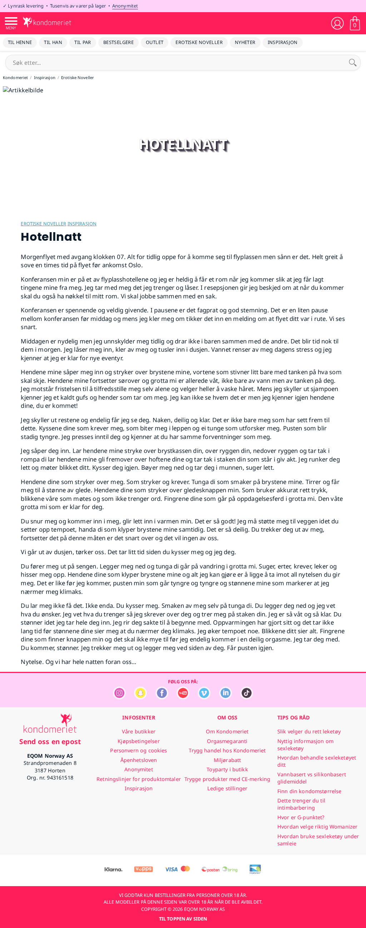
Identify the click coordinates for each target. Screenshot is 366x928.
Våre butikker (138, 731)
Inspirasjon (283, 42)
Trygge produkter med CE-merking (227, 779)
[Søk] (352, 62)
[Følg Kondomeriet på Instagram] (119, 697)
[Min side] (337, 23)
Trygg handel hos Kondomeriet (227, 750)
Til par (82, 42)
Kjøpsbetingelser (138, 741)
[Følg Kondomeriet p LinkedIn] (225, 697)
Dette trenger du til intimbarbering (301, 804)
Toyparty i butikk (227, 769)
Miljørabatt (227, 760)
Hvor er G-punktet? (301, 817)
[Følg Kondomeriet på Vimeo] (204, 697)
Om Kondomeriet (227, 731)
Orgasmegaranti (227, 741)
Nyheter (245, 42)
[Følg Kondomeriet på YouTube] (183, 697)
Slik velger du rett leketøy (309, 731)
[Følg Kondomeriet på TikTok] (246, 697)
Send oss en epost (50, 741)
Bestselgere (118, 42)
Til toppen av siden (183, 918)
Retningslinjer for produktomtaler (139, 779)
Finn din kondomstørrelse (309, 791)
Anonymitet (125, 6)
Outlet (154, 42)
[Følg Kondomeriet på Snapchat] (140, 697)
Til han (53, 42)
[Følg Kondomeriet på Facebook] (161, 697)
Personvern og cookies (138, 750)
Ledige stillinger (227, 788)
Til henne (20, 42)
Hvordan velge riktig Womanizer (317, 826)
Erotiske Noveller (199, 42)
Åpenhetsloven (138, 760)
